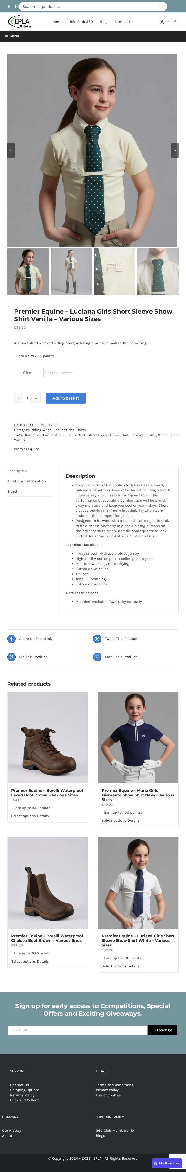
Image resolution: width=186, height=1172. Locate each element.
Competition (52, 435)
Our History (11, 1130)
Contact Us (19, 1085)
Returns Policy (22, 1095)
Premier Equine (143, 435)
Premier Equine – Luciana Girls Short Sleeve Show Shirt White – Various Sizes (138, 940)
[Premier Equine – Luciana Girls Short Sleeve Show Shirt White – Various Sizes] (138, 883)
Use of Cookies (108, 1095)
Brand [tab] (12, 491)
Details (43, 816)
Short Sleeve (168, 435)
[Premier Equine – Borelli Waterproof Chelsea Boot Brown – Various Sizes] (48, 883)
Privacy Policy (107, 1090)
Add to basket (66, 398)
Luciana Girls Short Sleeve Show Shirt (97, 435)
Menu (14, 36)
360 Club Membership (115, 1130)
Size (27, 372)
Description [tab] (17, 471)
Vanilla (19, 440)
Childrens (32, 435)
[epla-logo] (20, 16)
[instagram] (17, 6)
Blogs (100, 1135)
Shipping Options (25, 1090)
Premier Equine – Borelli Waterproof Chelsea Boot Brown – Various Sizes (47, 938)
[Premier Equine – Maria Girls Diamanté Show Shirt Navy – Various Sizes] (138, 737)
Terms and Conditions (114, 1085)
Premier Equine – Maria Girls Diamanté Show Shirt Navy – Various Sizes (138, 795)
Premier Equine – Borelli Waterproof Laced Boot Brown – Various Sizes (47, 792)
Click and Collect (24, 1100)
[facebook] (9, 6)
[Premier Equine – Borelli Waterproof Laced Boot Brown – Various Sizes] (48, 737)
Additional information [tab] (26, 481)
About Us (10, 1135)
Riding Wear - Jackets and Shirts (58, 430)
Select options (23, 816)
